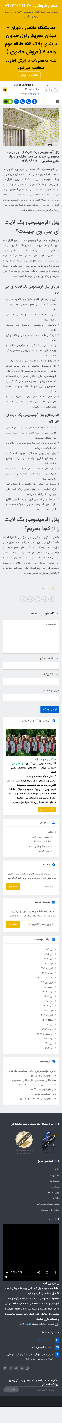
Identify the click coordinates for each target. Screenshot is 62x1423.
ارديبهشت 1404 (45, 978)
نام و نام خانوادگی (49, 658)
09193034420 (44, 1340)
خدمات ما (54, 1181)
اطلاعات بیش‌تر (29, 75)
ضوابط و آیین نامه (39, 846)
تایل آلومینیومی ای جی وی (42, 1075)
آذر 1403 (49, 1001)
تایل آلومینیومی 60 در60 (44, 1085)
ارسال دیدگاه (50, 709)
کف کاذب (44, 851)
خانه (57, 1169)
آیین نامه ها (53, 1192)
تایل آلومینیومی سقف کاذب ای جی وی (37, 1098)
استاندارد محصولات (50, 1210)
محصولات (54, 1175)
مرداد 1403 (47, 1020)
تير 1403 (49, 1024)
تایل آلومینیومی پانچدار (44, 1094)
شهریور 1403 (46, 1015)
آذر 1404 (49, 954)
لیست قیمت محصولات (48, 1204)
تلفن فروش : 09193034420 (31, 5)
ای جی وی (17, 763)
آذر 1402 (49, 1048)
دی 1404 (49, 949)
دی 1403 (48, 996)
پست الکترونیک (51, 674)
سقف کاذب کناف (40, 837)
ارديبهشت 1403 (45, 1034)
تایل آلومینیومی (45, 1070)
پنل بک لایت (24, 1085)
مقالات (49, 832)
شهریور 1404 (47, 968)
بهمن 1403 (47, 992)
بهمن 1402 (48, 1039)
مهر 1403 (48, 1010)
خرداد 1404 (47, 973)
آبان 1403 (48, 1006)
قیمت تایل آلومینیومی (45, 1080)
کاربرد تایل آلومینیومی (22, 1080)
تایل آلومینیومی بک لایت (20, 1071)
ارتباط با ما (54, 1187)
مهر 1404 (48, 964)
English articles (42, 842)
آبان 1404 (48, 959)
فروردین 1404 (46, 982)
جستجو (13, 886)
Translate (33, 94)
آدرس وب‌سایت (51, 690)
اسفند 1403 (47, 987)
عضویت (13, 924)
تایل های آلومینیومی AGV (43, 1089)
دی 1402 (49, 1043)
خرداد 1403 (47, 1029)
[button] (34, 101)
